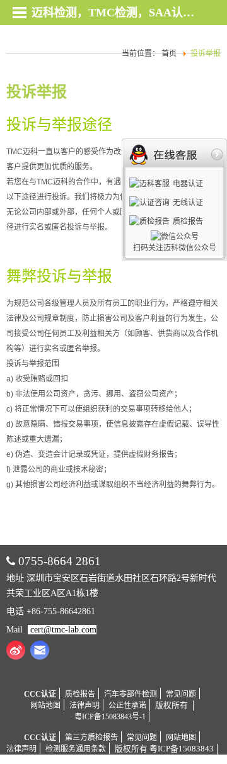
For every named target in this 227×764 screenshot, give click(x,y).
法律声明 (84, 705)
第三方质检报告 (91, 737)
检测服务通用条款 (75, 748)
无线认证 (188, 202)
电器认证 (188, 183)
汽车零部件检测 (130, 694)
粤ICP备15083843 (181, 748)
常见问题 (181, 694)
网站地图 (45, 705)
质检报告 (80, 694)
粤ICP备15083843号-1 (110, 716)
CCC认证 (40, 694)
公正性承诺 (127, 705)
